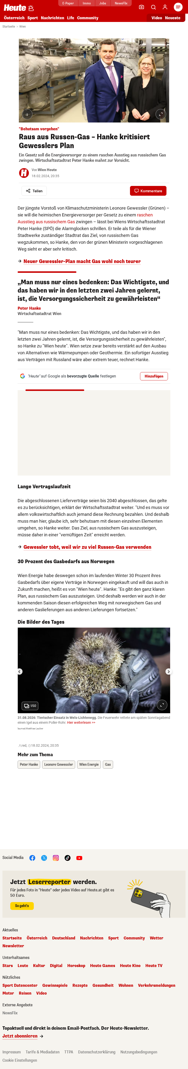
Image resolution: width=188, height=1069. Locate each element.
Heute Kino (130, 965)
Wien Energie (89, 764)
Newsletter (13, 946)
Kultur (39, 965)
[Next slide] (168, 671)
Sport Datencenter (19, 985)
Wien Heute (47, 170)
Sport (32, 17)
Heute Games (102, 965)
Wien (22, 26)
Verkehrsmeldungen (156, 985)
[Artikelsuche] (153, 7)
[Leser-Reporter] (141, 7)
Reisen (25, 993)
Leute (23, 965)
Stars (7, 965)
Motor (8, 993)
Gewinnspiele (55, 985)
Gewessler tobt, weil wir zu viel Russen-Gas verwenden (87, 547)
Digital (56, 965)
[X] (44, 857)
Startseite (8, 26)
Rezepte (80, 985)
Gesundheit (103, 985)
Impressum (11, 1052)
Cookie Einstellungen (19, 1060)
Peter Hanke (29, 764)
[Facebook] (32, 857)
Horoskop (76, 965)
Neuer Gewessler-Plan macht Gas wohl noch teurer (82, 261)
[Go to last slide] (19, 671)
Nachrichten (91, 938)
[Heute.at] (15, 7)
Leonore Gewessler (58, 764)
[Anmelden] (165, 7)
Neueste (172, 17)
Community (87, 17)
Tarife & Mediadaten (42, 1052)
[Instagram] (56, 857)
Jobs (102, 3)
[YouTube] (79, 857)
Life (70, 17)
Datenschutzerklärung (97, 1052)
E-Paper (68, 3)
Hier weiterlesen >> (81, 722)
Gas (108, 764)
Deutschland (63, 938)
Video (157, 17)
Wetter (156, 938)
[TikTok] (67, 857)
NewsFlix (121, 3)
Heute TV (154, 965)
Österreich (14, 17)
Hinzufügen (154, 376)
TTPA (68, 1052)
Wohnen (125, 985)
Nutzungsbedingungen (138, 1052)
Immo (87, 3)
